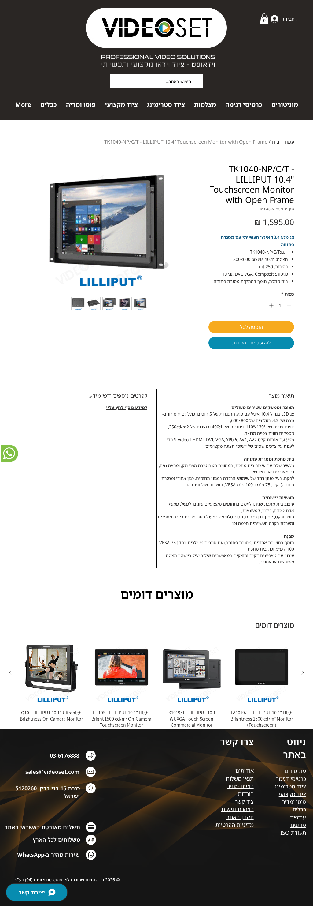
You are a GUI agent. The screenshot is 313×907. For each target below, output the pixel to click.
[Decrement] (289, 305)
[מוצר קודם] (302, 672)
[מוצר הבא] (10, 672)
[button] (264, 18)
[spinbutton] (279, 305)
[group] (156, 688)
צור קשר (244, 801)
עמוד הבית (283, 141)
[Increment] (270, 305)
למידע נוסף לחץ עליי (126, 407)
